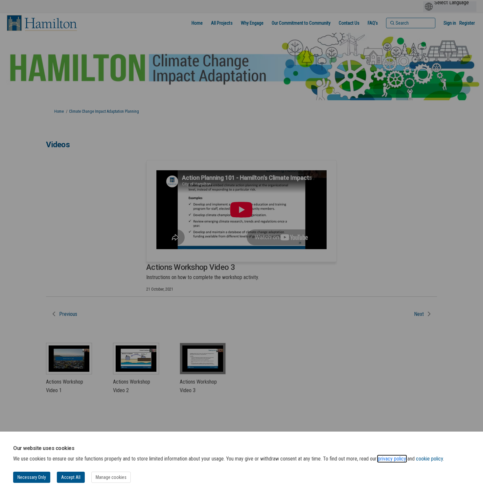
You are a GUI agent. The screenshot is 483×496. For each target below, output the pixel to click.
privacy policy (392, 459)
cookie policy (429, 459)
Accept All (70, 477)
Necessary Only (31, 477)
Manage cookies (111, 477)
